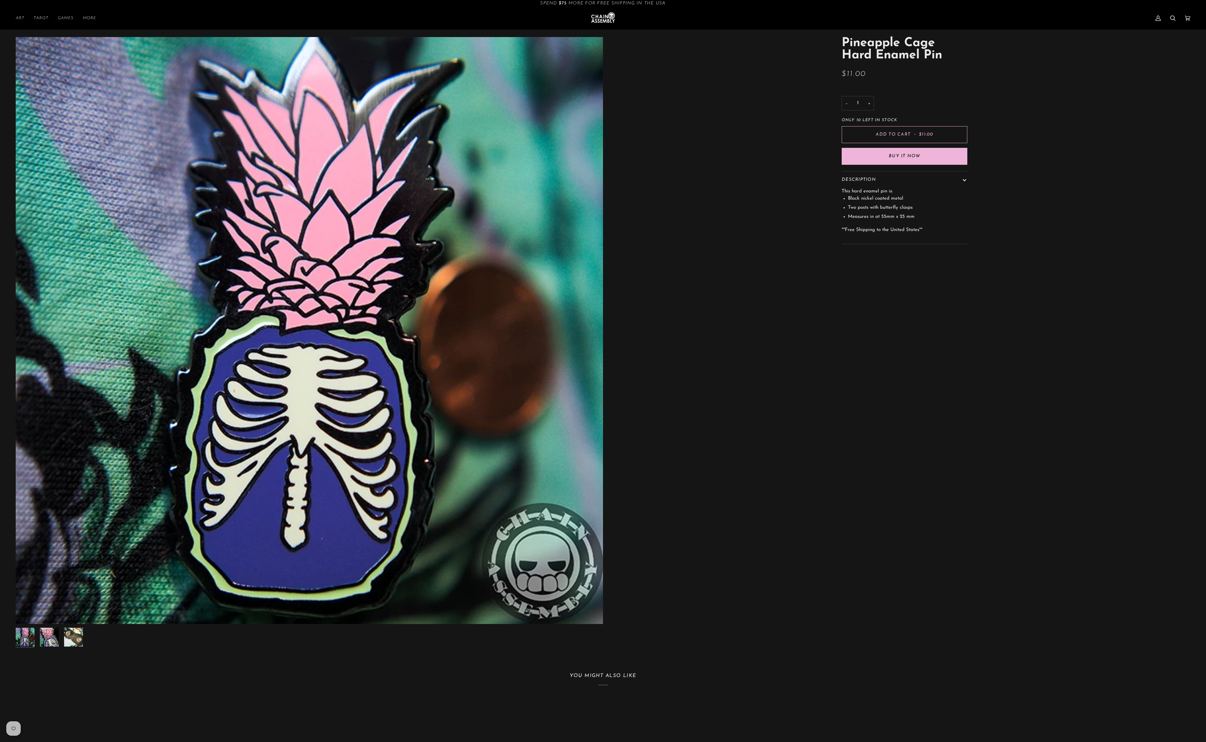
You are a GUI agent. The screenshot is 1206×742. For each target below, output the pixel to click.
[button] (22, 18)
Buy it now (904, 156)
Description (859, 179)
